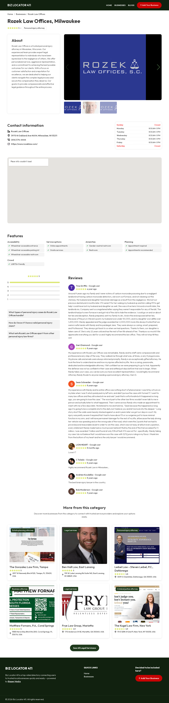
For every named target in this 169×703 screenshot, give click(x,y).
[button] (158, 67)
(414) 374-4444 (18, 139)
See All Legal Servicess (84, 648)
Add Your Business (150, 5)
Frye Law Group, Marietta (77, 625)
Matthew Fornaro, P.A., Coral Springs (32, 625)
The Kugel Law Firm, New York (132, 625)
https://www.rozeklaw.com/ (24, 144)
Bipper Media (14, 681)
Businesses (119, 5)
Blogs (131, 5)
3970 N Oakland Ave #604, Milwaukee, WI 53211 (34, 135)
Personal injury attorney (34, 28)
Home (109, 5)
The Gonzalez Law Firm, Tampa (29, 567)
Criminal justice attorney (127, 589)
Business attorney (19, 589)
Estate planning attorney (22, 530)
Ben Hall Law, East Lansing (78, 567)
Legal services (71, 530)
